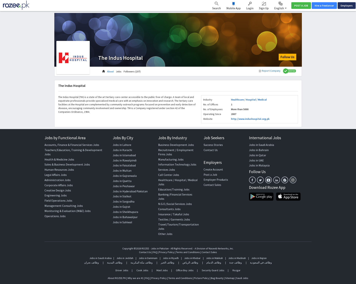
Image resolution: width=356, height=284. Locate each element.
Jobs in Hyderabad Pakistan (130, 191)
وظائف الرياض (190, 262)
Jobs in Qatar (257, 155)
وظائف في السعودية (261, 262)
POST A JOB (301, 5)
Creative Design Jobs (57, 190)
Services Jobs (166, 169)
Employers (347, 5)
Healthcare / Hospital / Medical (249, 99)
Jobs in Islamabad (124, 155)
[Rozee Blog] (284, 180)
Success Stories (213, 145)
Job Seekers (214, 137)
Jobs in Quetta (122, 181)
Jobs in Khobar (192, 258)
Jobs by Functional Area (65, 137)
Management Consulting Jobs (63, 206)
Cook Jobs (142, 270)
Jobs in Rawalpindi (124, 160)
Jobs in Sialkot (122, 196)
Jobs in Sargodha (123, 201)
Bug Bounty (217, 278)
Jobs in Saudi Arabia (261, 145)
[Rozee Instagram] (293, 180)
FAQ (155, 252)
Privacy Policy (166, 252)
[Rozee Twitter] (260, 180)
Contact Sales (212, 185)
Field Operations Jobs (58, 200)
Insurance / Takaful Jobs (173, 214)
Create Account (213, 169)
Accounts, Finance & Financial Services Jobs (71, 145)
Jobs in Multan (122, 170)
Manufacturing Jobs (171, 159)
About (110, 71)
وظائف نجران (91, 262)
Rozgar (236, 270)
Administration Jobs (57, 180)
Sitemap (229, 278)
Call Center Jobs (168, 175)
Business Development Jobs (176, 145)
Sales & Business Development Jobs (67, 164)
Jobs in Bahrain (259, 150)
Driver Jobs (122, 270)
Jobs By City (123, 137)
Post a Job (210, 174)
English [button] (279, 8)
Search (216, 8)
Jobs (118, 71)
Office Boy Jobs (185, 270)
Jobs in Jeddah (124, 258)
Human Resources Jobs (59, 169)
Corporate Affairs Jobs (58, 185)
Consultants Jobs (169, 209)
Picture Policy (201, 278)
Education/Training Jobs (173, 189)
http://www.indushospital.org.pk (250, 119)
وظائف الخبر (167, 262)
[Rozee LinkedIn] (276, 180)
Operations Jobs (55, 216)
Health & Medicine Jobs (59, 159)
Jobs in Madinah (237, 258)
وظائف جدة (235, 262)
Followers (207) (132, 71)
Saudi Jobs (242, 278)
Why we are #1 (136, 278)
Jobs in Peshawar (124, 186)
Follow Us (287, 57)
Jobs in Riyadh (171, 258)
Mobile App (233, 8)
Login (249, 8)
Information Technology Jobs (177, 164)
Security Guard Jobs (213, 270)
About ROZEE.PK (117, 278)
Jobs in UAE (256, 160)
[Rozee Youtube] (268, 180)
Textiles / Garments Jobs (174, 219)
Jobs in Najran (259, 258)
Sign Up (264, 8)
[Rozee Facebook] (252, 180)
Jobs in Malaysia (259, 165)
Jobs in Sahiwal (122, 222)
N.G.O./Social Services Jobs (175, 204)
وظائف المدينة (114, 262)
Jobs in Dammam (148, 258)
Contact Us (211, 150)
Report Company (271, 70)
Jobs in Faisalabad (124, 165)
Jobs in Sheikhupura (125, 212)
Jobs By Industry (172, 137)
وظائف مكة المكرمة (142, 262)
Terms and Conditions (188, 252)
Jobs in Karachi (122, 150)
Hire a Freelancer (324, 5)
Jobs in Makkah (214, 258)
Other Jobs (165, 234)
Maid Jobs (162, 270)
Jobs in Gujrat (121, 206)
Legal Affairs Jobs (55, 175)
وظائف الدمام (213, 262)
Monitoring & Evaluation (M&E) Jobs (67, 211)
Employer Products (216, 179)
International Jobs (265, 137)
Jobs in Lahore (122, 145)
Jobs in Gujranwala (125, 176)
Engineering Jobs (55, 195)
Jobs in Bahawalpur (125, 217)
